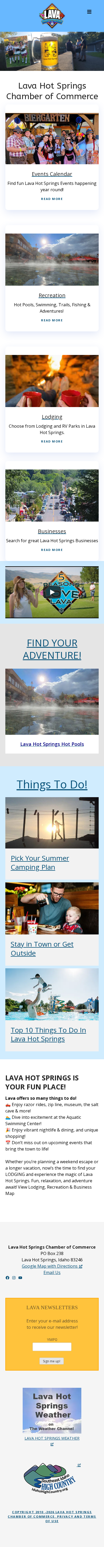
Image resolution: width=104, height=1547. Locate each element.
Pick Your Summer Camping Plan (40, 862)
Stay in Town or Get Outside (42, 948)
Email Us (52, 1272)
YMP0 (52, 1339)
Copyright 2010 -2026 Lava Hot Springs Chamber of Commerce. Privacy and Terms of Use (52, 1516)
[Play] (52, 592)
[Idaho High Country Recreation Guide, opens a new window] (52, 1478)
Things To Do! (52, 784)
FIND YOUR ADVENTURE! (52, 649)
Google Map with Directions (50, 1266)
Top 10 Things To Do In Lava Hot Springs (48, 1034)
